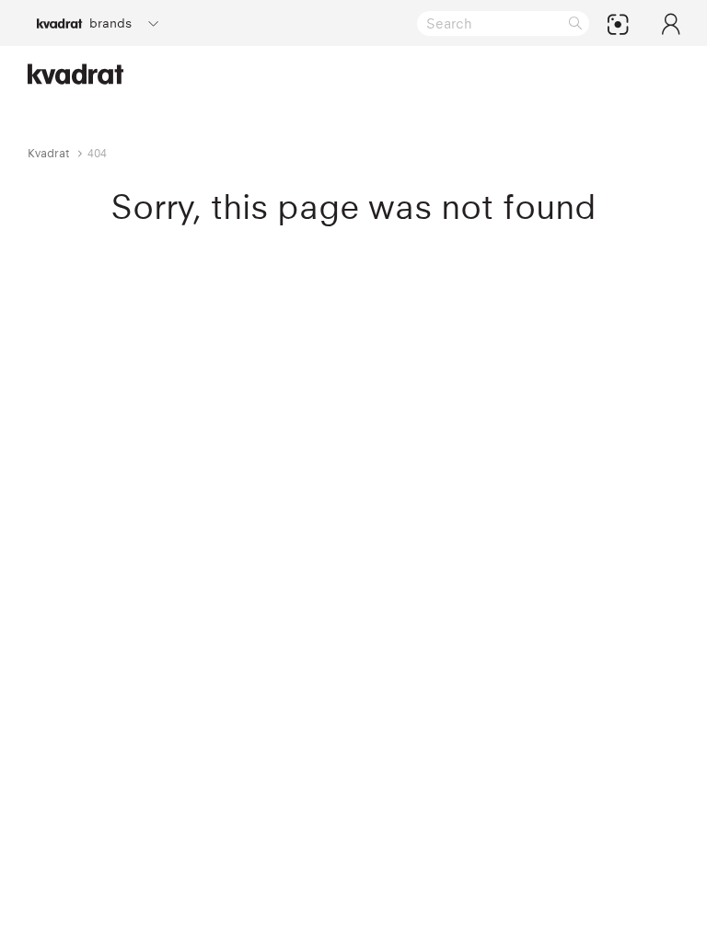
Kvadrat (49, 153)
